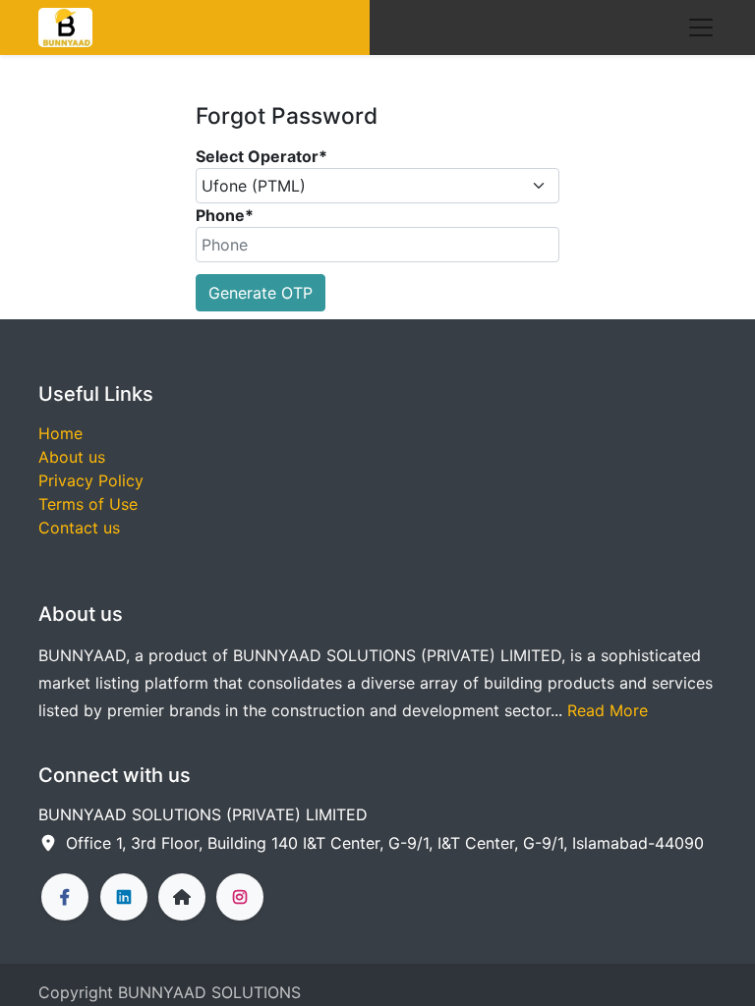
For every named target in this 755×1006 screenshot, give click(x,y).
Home (60, 433)
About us (71, 457)
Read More (607, 710)
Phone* (225, 215)
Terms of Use (88, 504)
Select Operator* (261, 156)
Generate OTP (260, 293)
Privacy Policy (91, 480)
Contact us (79, 527)
